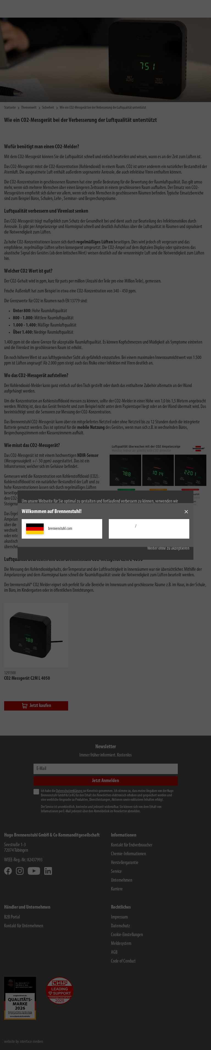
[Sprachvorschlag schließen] (186, 512)
